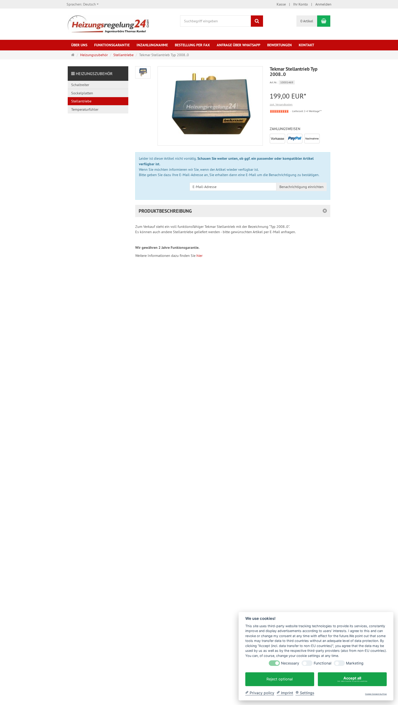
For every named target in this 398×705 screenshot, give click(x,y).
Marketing (354, 663)
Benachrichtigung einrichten (301, 186)
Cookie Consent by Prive (376, 694)
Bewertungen (279, 45)
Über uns (79, 45)
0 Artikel (306, 21)
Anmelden (323, 4)
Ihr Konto (300, 4)
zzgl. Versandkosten (281, 104)
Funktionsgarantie (112, 45)
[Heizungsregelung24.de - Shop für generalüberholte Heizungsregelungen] (108, 23)
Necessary (290, 663)
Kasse (281, 4)
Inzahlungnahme (152, 45)
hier (199, 255)
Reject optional (279, 679)
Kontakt (306, 45)
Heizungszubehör (94, 73)
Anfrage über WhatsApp (238, 45)
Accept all (352, 679)
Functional (322, 663)
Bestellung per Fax (192, 45)
